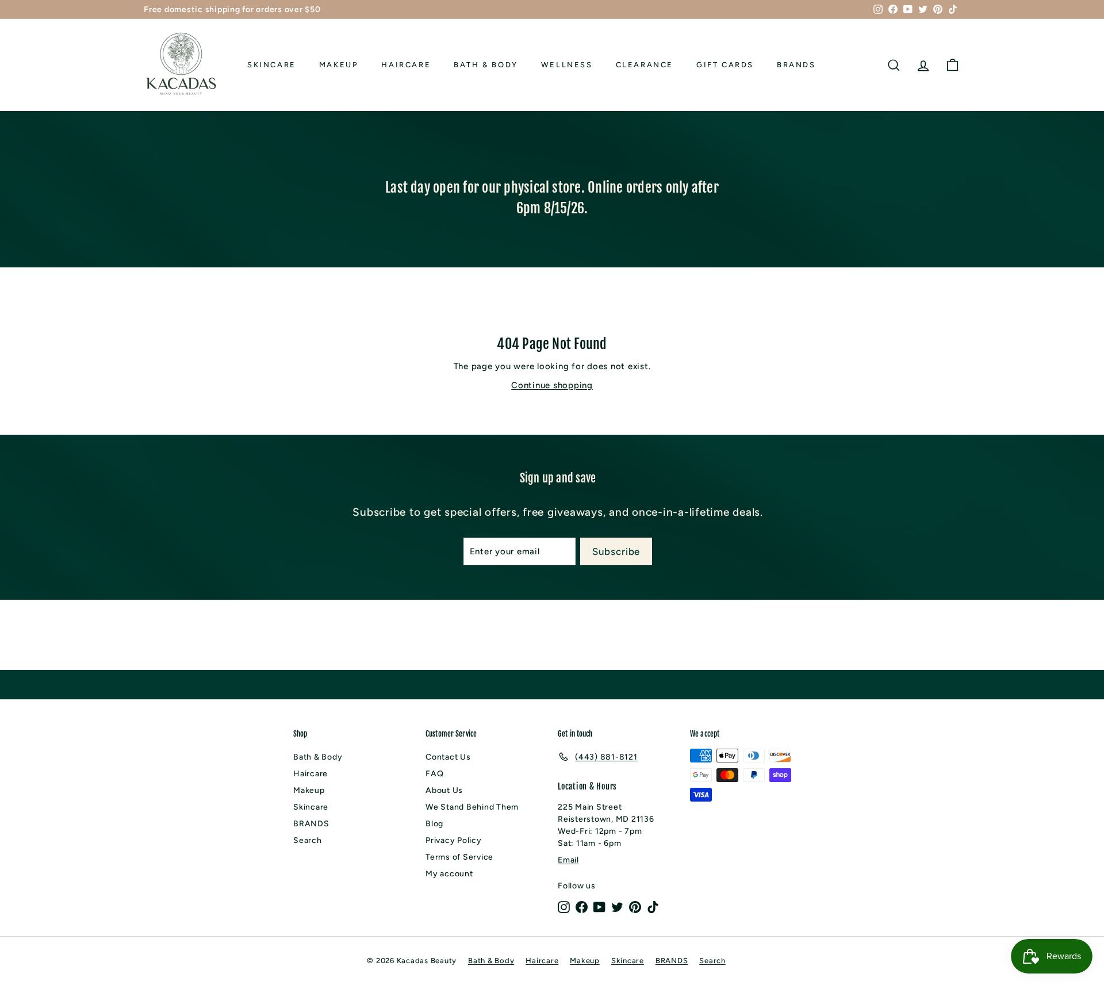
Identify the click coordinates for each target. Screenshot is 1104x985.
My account (449, 874)
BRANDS (311, 824)
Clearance (644, 64)
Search (307, 840)
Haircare (406, 64)
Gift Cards (725, 64)
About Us (444, 790)
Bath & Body (486, 64)
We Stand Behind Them (472, 807)
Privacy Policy (453, 840)
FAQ (434, 774)
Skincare (271, 64)
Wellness (567, 64)
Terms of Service (459, 857)
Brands (796, 64)
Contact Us (448, 757)
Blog (434, 824)
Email (568, 860)
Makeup (339, 64)
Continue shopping (552, 385)
